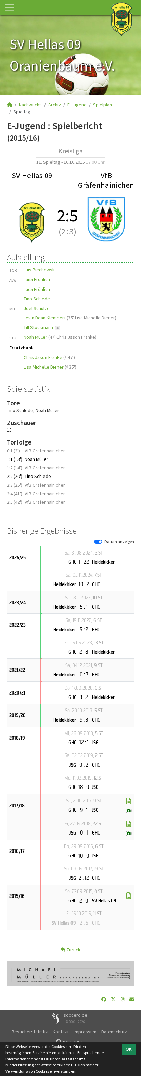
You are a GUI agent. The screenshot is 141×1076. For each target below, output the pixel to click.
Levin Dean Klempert (45, 318)
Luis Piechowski (40, 270)
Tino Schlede (37, 299)
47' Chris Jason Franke (72, 337)
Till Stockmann (41, 327)
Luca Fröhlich (37, 289)
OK (129, 1049)
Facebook (72, 1041)
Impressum (85, 1032)
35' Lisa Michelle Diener (91, 318)
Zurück (72, 950)
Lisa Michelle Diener (44, 367)
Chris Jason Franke (43, 357)
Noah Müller (35, 337)
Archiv (54, 105)
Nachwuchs (30, 105)
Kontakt (61, 1032)
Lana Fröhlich (37, 279)
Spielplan (102, 105)
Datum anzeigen (119, 541)
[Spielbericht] (128, 801)
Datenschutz (114, 1032)
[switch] (98, 542)
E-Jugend (77, 105)
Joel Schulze (37, 308)
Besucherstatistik (30, 1032)
